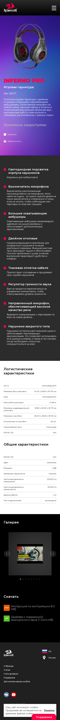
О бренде (8, 666)
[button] (20, 579)
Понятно (49, 710)
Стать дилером (11, 674)
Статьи (7, 670)
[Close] (56, 4)
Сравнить (11, 134)
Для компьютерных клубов (17, 681)
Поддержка (9, 677)
